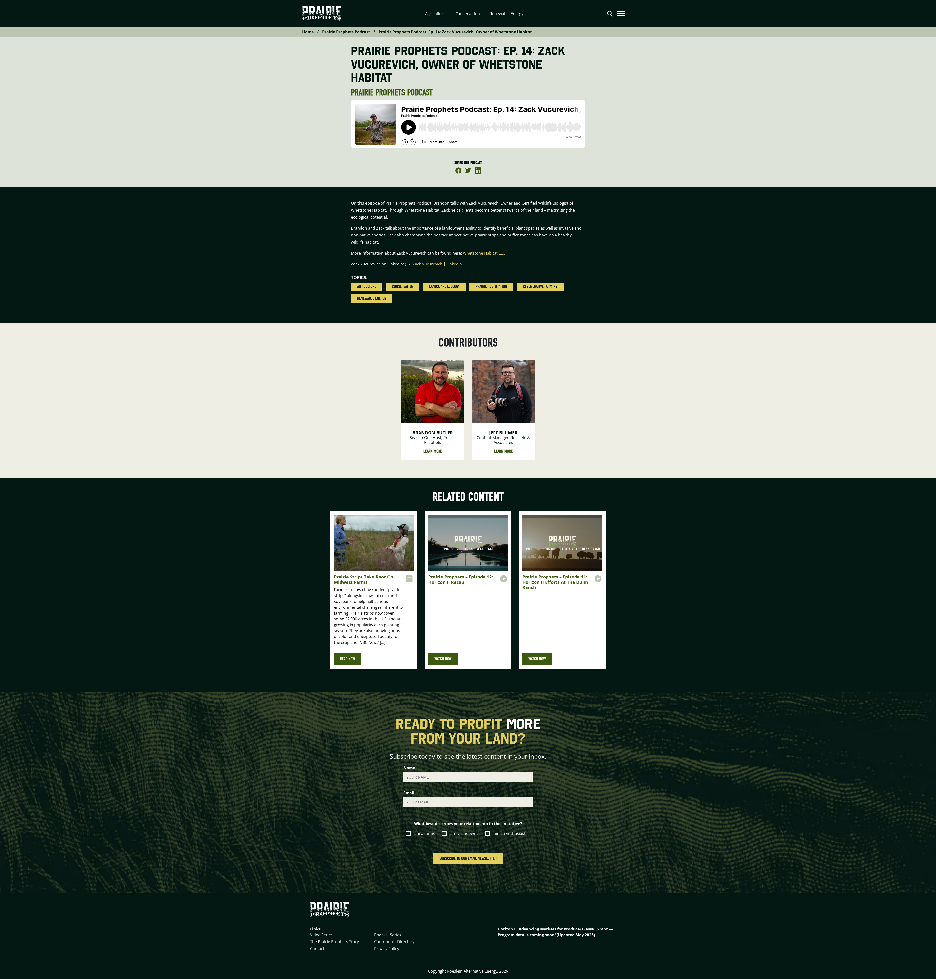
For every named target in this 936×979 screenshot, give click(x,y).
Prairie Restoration (491, 286)
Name (409, 768)
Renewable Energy (371, 298)
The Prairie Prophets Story (334, 941)
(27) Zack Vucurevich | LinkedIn (433, 264)
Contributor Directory (394, 941)
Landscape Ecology (444, 286)
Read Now (347, 659)
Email (408, 792)
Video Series (321, 935)
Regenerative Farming (540, 286)
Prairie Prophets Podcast (346, 32)
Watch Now (443, 659)
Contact (317, 948)
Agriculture (366, 286)
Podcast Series (387, 935)
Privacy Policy (386, 948)
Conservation (402, 286)
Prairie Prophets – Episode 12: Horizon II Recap (460, 579)
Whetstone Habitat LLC (484, 253)
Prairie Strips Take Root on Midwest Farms (363, 579)
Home (308, 32)
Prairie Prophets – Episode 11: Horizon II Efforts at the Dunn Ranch (555, 582)
